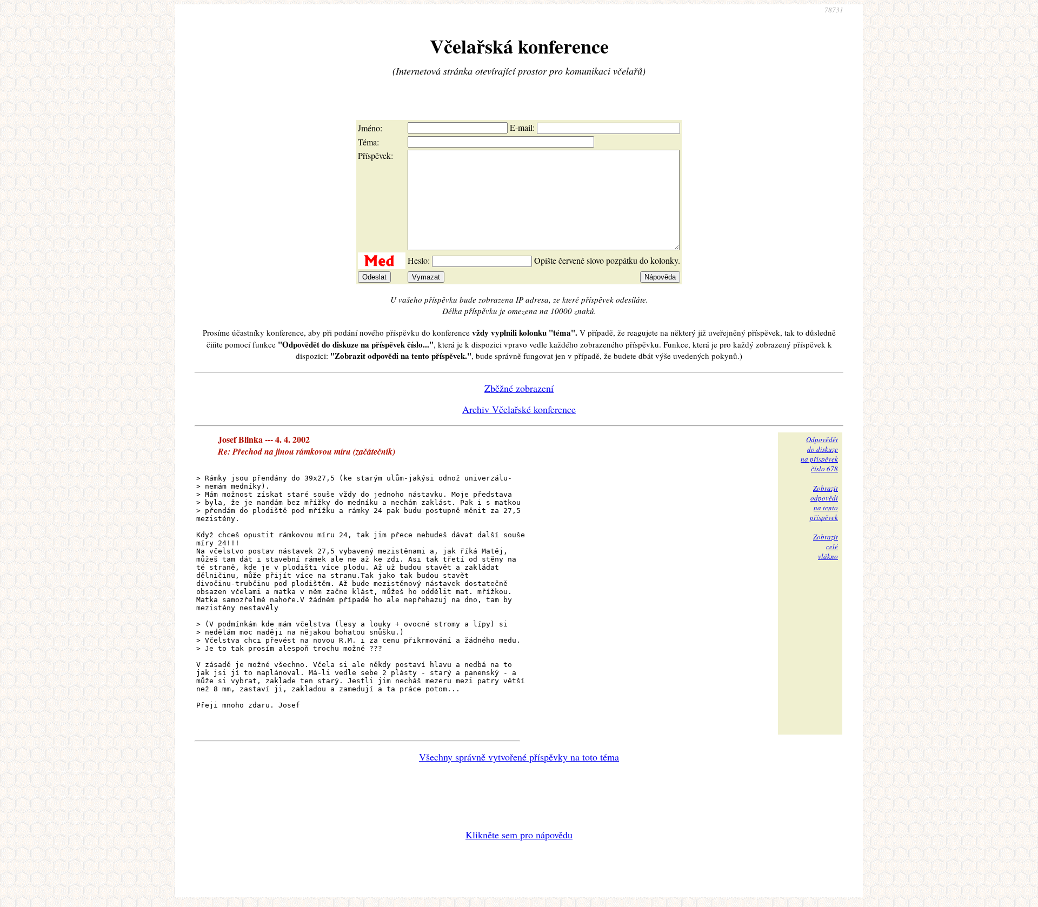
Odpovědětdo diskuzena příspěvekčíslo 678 (819, 454)
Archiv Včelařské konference (519, 409)
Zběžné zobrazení (519, 388)
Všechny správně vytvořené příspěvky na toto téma (519, 756)
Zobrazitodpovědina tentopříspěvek (824, 502)
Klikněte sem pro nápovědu (519, 834)
